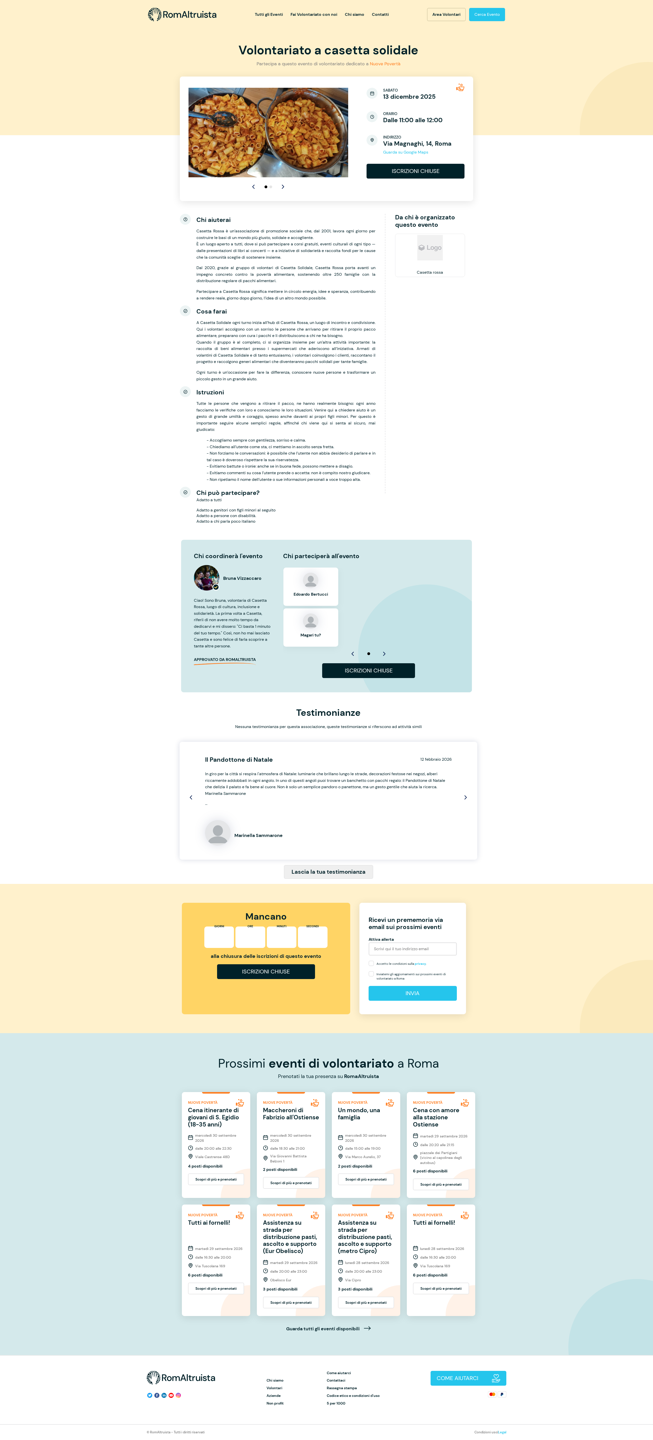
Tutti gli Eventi (269, 14)
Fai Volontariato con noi (314, 14)
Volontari (274, 1388)
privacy (420, 964)
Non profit (275, 1403)
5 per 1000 (336, 1403)
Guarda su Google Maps (405, 152)
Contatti (380, 14)
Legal (502, 1432)
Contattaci (336, 1380)
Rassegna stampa (342, 1388)
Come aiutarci (339, 1373)
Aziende (274, 1396)
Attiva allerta (381, 939)
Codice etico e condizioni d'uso (353, 1396)
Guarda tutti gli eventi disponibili (323, 1329)
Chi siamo (354, 14)
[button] (283, 187)
